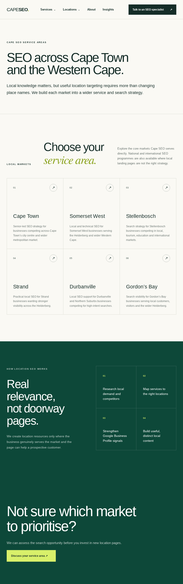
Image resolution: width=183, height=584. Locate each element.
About (91, 9)
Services (48, 9)
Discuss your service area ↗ (29, 555)
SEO (18, 9)
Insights (108, 9)
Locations (71, 9)
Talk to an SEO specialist (152, 9)
